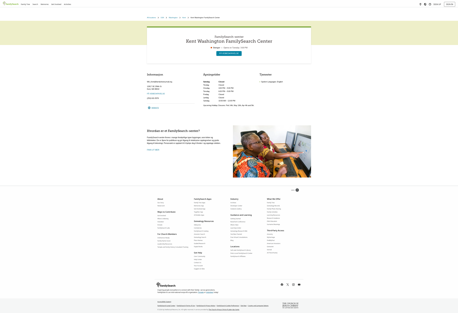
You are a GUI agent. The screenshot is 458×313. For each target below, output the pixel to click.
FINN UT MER (153, 150)
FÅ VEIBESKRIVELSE (229, 53)
